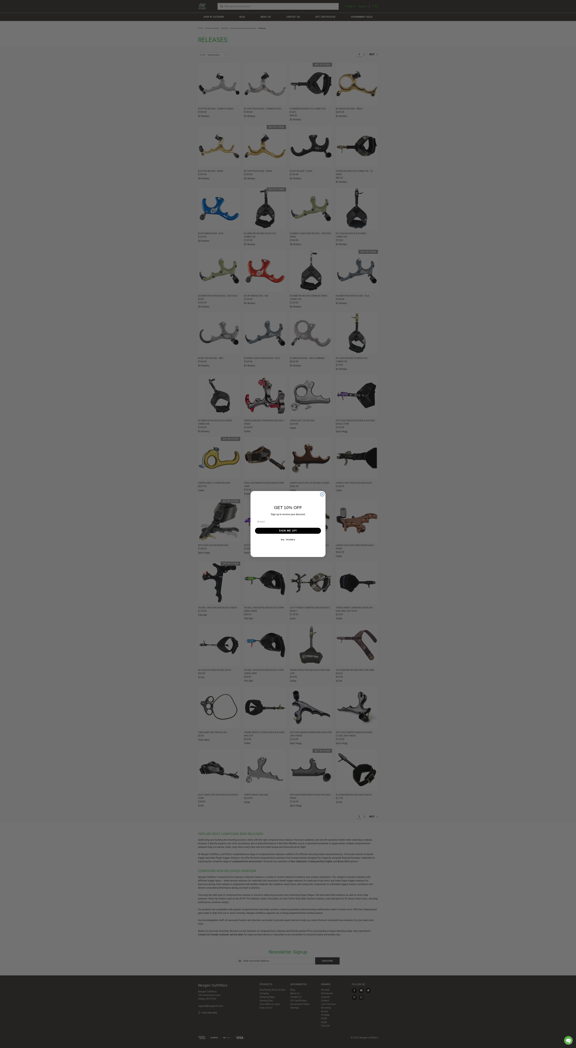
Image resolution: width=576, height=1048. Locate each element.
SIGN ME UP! (288, 530)
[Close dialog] (322, 494)
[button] (568, 1040)
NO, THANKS (288, 540)
